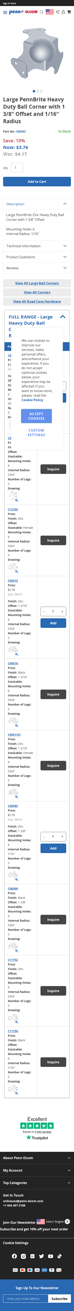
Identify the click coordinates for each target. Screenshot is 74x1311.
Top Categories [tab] (15, 1183)
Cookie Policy (32, 400)
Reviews (12, 268)
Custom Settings (36, 432)
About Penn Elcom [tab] (18, 1158)
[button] (33, 90)
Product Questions (20, 257)
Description (15, 204)
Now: (9, 147)
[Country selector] (50, 12)
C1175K (13, 1031)
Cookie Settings (15, 1243)
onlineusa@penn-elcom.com (23, 1201)
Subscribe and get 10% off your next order (34, 1229)
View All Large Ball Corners (37, 283)
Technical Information (23, 246)
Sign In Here (9, 3)
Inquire (53, 991)
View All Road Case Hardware (37, 301)
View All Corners (37, 292)
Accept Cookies (36, 416)
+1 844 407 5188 (14, 1205)
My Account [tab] (12, 1170)
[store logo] (23, 12)
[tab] (63, 12)
